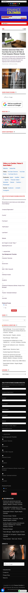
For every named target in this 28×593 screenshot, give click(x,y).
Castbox (18, 182)
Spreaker (5, 182)
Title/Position (5, 227)
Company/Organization (8, 209)
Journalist (4, 298)
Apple (11, 177)
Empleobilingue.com (8, 498)
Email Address (6, 203)
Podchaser (6, 184)
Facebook (11, 188)
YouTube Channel (13, 171)
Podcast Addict (15, 179)
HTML (6, 305)
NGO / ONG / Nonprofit (7, 269)
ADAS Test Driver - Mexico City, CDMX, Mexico (14, 360)
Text (5, 307)
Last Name (5, 232)
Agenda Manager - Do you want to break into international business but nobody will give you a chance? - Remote (14, 330)
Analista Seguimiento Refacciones (11, 352)
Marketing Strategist (8, 529)
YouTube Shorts (12, 174)
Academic (4, 280)
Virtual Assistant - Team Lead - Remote (12, 539)
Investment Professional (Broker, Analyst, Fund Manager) (13, 286)
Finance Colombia (18, 585)
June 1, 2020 (8, 64)
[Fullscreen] (24, 127)
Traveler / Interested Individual (9, 292)
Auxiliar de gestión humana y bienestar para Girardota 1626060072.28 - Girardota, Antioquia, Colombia (13, 524)
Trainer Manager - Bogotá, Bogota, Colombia (14, 532)
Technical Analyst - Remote (9, 516)
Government (5, 263)
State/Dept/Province (7, 245)
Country (4, 215)
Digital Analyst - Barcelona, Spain (11, 349)
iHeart (23, 177)
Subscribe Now (6, 569)
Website (5, 168)
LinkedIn (17, 188)
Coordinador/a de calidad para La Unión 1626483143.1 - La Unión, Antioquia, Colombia (14, 341)
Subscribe (12, 168)
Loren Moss (15, 64)
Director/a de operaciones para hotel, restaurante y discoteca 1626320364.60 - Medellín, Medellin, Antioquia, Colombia (13, 356)
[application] (14, 121)
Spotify (7, 179)
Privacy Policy (6, 575)
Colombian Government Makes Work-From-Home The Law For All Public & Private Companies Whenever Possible (13, 51)
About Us (5, 578)
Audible (17, 177)
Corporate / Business (7, 258)
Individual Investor (6, 274)
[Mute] (22, 127)
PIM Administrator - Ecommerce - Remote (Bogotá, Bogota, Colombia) (13, 519)
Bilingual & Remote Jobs (9, 325)
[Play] (3, 127)
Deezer (12, 182)
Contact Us (5, 572)
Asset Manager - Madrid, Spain (10, 338)
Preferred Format (6, 303)
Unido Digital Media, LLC (14, 5)
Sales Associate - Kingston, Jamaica (12, 335)
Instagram (6, 190)
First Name (5, 221)
